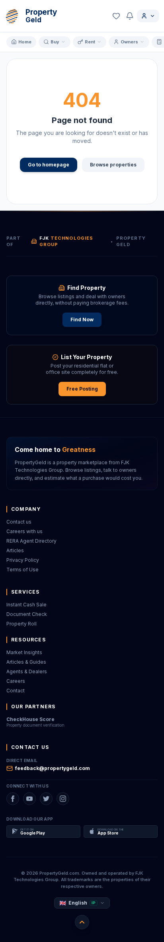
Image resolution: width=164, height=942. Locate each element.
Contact (15, 691)
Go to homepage (48, 165)
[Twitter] (46, 798)
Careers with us (24, 531)
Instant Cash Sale (26, 605)
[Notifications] (129, 16)
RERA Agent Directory (31, 541)
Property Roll (21, 624)
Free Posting (82, 389)
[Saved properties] (116, 16)
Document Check (26, 614)
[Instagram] (63, 798)
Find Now (82, 319)
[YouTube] (29, 798)
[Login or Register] (148, 16)
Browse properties (113, 165)
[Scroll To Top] (82, 922)
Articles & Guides (26, 662)
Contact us (18, 522)
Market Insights (24, 652)
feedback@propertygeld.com (52, 768)
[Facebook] (12, 798)
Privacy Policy (22, 560)
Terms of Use (22, 570)
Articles (15, 550)
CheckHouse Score (30, 719)
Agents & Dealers (26, 671)
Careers (15, 681)
